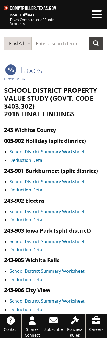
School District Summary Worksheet (47, 152)
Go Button (96, 43)
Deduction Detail (27, 160)
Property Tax (15, 78)
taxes (29, 70)
